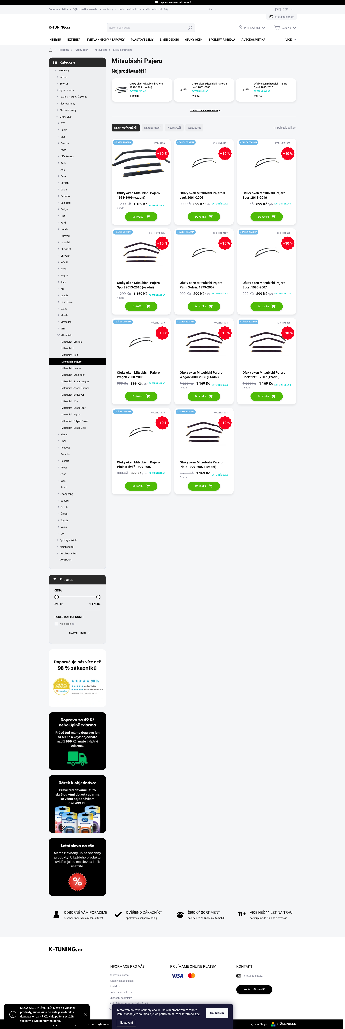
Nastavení (126, 1022)
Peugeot (65, 447)
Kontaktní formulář (254, 989)
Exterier (64, 83)
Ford (63, 222)
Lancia (64, 295)
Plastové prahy (68, 110)
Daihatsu (66, 202)
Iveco (63, 269)
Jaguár (65, 275)
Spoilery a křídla (68, 540)
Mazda (64, 315)
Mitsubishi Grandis (71, 341)
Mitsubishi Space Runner (75, 388)
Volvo (64, 527)
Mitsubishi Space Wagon (75, 381)
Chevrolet (66, 249)
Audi (63, 163)
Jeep (63, 282)
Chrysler (65, 255)
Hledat (190, 27)
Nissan (64, 434)
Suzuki (64, 507)
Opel (63, 441)
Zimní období (67, 546)
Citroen (65, 182)
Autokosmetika (68, 553)
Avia (63, 169)
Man (63, 136)
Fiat (63, 216)
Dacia (64, 189)
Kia (62, 288)
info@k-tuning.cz (253, 975)
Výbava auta (67, 90)
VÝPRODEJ (66, 560)
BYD (63, 123)
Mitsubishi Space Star (73, 407)
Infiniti (64, 262)
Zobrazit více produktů (204, 110)
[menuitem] (56, 39)
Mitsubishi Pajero (71, 361)
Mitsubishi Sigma (70, 414)
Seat (63, 480)
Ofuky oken (66, 116)
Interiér (64, 77)
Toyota (64, 520)
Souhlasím (217, 1013)
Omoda (65, 143)
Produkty (64, 70)
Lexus (64, 308)
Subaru (65, 500)
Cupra (64, 130)
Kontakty (108, 9)
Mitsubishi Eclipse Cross (74, 421)
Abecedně (194, 127)
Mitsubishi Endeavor (72, 394)
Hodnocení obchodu (129, 9)
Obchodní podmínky (157, 9)
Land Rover (67, 302)
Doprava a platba (58, 9)
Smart (64, 487)
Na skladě (67, 623)
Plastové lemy (67, 103)
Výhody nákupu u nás (85, 9)
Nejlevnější (152, 127)
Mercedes (66, 321)
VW (62, 533)
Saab (63, 474)
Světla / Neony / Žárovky (73, 96)
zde (197, 1014)
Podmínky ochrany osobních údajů (128, 1003)
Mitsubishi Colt (69, 355)
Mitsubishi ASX (69, 401)
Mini (63, 328)
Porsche (65, 454)
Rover (64, 467)
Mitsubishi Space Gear (73, 427)
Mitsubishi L (68, 348)
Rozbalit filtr (77, 633)
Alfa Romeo (67, 156)
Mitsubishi (66, 335)
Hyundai (65, 242)
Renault (65, 460)
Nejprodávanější (125, 127)
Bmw (63, 176)
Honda (64, 229)
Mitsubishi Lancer (71, 368)
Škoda (64, 513)
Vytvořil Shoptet (260, 1024)
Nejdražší (174, 127)
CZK (285, 9)
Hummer (65, 236)
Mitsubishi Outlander (73, 374)
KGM (63, 149)
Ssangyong (67, 494)
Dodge (64, 209)
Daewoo (65, 196)
